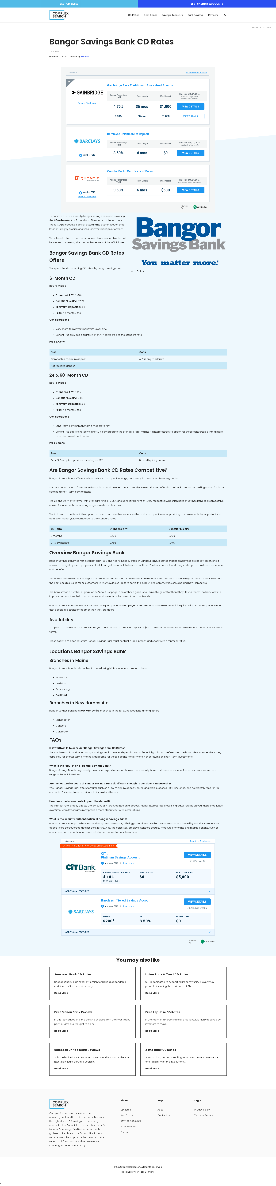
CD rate (58, 220)
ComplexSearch (131, 1167)
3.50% (118, 153)
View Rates (137, 271)
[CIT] (81, 868)
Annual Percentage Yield (118, 96)
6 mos (142, 153)
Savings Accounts (172, 15)
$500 (165, 190)
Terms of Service (203, 1115)
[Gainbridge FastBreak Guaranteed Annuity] (87, 92)
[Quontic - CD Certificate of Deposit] (87, 178)
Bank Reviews (195, 15)
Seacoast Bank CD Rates (72, 974)
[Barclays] (81, 912)
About (160, 1109)
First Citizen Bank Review (73, 1012)
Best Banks (150, 15)
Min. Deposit (165, 96)
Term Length (142, 96)
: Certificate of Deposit (134, 134)
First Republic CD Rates (163, 1012)
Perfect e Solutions (144, 1171)
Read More (61, 993)
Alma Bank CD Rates (160, 1050)
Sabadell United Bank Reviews (77, 1050)
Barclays (113, 134)
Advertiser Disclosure (196, 73)
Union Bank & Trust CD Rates (166, 974)
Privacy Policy (202, 1109)
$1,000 (165, 106)
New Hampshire (89, 710)
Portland (61, 695)
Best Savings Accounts (207, 3)
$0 (166, 153)
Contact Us (163, 1115)
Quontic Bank (116, 171)
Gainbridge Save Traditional (125, 85)
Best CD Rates (69, 3)
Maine (113, 668)
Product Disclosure (87, 103)
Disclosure (128, 863)
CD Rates (133, 15)
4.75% (118, 106)
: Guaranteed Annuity (159, 85)
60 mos (142, 116)
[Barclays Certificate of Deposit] (87, 141)
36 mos (142, 106)
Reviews (213, 15)
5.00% (118, 116)
